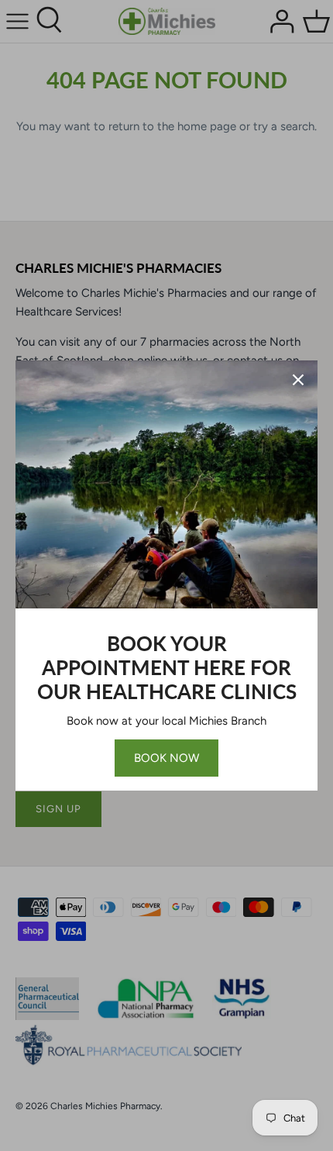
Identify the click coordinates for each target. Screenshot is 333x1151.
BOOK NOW (166, 758)
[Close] (298, 380)
